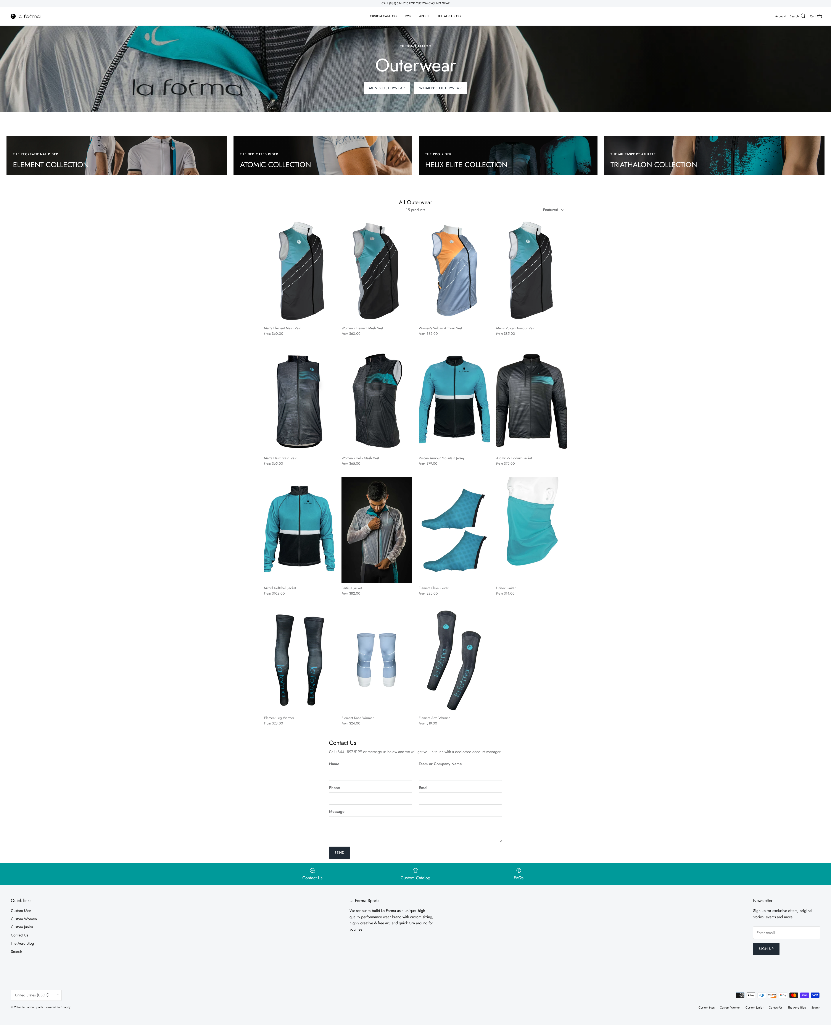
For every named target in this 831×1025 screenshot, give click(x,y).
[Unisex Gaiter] (531, 530)
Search (16, 951)
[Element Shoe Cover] (454, 530)
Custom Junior (22, 927)
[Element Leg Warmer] (299, 660)
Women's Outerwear (440, 88)
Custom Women (24, 919)
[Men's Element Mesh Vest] (299, 270)
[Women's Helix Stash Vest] (376, 400)
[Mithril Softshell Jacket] (299, 530)
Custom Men (21, 910)
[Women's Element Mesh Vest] (376, 270)
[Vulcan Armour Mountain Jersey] (454, 400)
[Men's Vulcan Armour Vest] (531, 270)
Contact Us (19, 935)
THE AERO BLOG (449, 16)
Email (423, 788)
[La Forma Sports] (25, 16)
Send (340, 852)
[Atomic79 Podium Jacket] (531, 400)
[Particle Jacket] (376, 530)
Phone (334, 788)
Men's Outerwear (387, 88)
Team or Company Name (440, 764)
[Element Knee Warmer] (376, 660)
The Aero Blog (22, 943)
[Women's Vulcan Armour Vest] (454, 270)
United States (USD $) (32, 995)
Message (337, 811)
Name (334, 764)
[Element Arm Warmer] (454, 660)
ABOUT (424, 16)
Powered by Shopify (58, 1007)
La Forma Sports (32, 1007)
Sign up (766, 948)
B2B (408, 16)
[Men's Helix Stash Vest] (299, 400)
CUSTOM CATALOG (383, 16)
